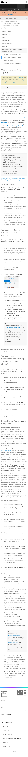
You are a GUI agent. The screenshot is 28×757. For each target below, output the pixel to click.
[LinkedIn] (25, 691)
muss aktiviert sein (20, 195)
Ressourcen (21, 6)
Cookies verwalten (7, 746)
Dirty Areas (4, 46)
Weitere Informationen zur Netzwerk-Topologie (13, 117)
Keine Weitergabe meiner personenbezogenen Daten (14, 750)
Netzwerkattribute (6, 34)
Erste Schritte (10, 9)
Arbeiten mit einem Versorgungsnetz (11, 23)
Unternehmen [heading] (4, 710)
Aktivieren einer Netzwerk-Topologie (12, 54)
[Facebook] (18, 691)
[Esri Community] (18, 694)
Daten (6, 21)
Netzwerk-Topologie (6, 31)
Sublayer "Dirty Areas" (13, 642)
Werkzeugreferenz (22, 9)
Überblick (5, 6)
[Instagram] (21, 694)
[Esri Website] (4, 2)
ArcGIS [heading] (3, 700)
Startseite (4, 9)
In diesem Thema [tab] (6, 88)
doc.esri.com (10, 14)
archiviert (21, 77)
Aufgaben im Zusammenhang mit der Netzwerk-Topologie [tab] (12, 50)
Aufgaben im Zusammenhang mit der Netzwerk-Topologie (13, 27)
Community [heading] (4, 703)
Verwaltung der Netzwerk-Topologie (11, 25)
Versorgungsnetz (13, 21)
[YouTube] (25, 694)
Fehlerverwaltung (6, 40)
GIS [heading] (2, 707)
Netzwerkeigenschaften (14, 635)
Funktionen (13, 6)
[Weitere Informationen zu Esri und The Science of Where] (4, 694)
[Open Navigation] (26, 2)
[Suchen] (22, 2)
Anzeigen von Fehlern (9, 60)
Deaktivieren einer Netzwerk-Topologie (13, 63)
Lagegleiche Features (7, 43)
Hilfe (15, 9)
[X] (21, 691)
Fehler (3, 37)
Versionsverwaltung (6, 450)
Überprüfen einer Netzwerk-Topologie (12, 57)
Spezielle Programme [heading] (6, 714)
